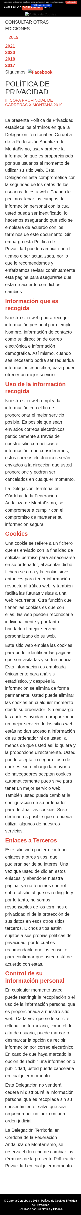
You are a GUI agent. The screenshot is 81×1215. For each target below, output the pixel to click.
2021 (10, 46)
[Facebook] (40, 71)
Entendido (71, 2)
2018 (10, 58)
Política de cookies (41, 5)
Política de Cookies (53, 1200)
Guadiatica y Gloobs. (49, 1209)
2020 (10, 52)
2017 (10, 65)
